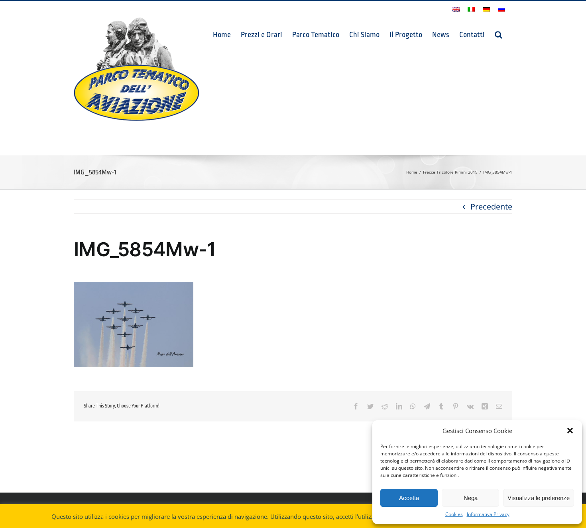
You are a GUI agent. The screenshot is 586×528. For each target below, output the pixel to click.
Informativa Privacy (488, 514)
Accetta (409, 497)
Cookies (454, 514)
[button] (570, 431)
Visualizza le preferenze (538, 497)
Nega (471, 497)
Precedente (491, 206)
